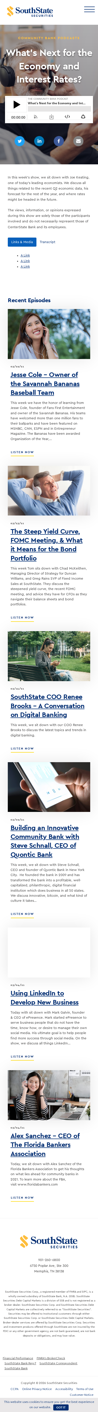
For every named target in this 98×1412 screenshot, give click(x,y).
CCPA (15, 1389)
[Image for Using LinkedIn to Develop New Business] (49, 953)
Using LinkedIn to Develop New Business (45, 997)
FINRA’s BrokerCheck (51, 1358)
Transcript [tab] (47, 242)
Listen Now (22, 454)
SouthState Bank (16, 1368)
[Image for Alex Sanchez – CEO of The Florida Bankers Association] (49, 1095)
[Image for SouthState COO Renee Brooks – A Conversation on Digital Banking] (49, 656)
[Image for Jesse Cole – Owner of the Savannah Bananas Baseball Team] (49, 334)
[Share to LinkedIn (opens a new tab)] (39, 141)
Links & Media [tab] (22, 242)
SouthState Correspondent (58, 1363)
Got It (61, 1407)
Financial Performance (18, 1358)
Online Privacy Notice (37, 1389)
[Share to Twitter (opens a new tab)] (20, 141)
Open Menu (89, 9)
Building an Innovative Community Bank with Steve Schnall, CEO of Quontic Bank (45, 841)
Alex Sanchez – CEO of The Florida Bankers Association (45, 1144)
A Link (25, 255)
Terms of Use (84, 1389)
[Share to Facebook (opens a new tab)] (59, 141)
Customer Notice (81, 1394)
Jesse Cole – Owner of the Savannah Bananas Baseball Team (45, 383)
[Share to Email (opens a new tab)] (78, 141)
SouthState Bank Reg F (20, 1363)
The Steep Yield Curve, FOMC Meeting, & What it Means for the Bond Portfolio (47, 544)
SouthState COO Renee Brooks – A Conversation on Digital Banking (48, 705)
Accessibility (64, 1389)
